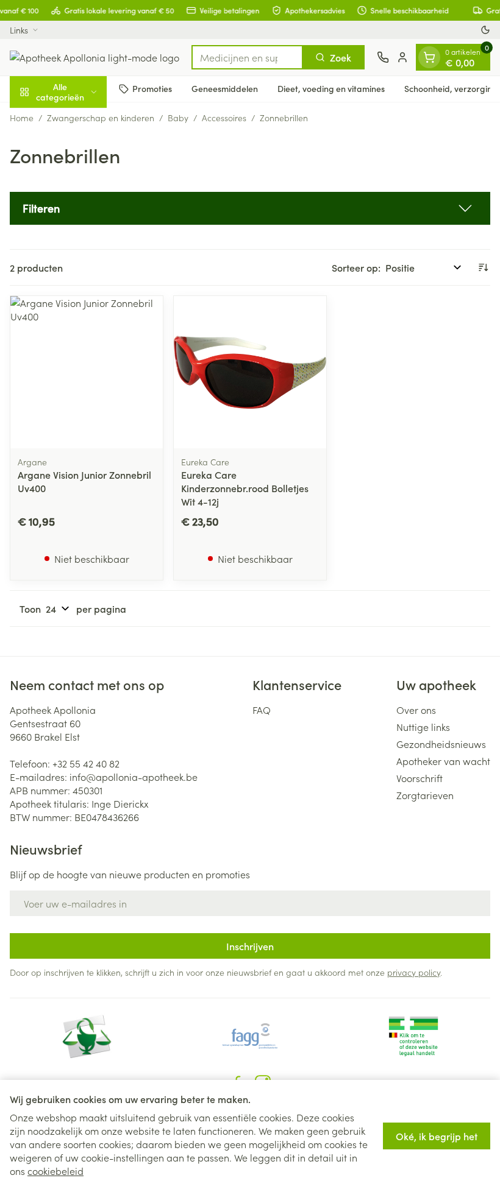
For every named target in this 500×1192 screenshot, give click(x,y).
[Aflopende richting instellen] (483, 267)
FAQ (261, 709)
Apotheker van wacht (443, 760)
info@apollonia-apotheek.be (134, 776)
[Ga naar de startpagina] (94, 57)
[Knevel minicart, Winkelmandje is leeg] (429, 57)
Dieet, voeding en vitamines (331, 88)
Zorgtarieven (425, 795)
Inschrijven (250, 946)
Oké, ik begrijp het (436, 1136)
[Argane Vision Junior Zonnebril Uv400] (86, 372)
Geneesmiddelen (224, 88)
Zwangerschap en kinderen (100, 117)
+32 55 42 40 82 (86, 763)
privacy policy (413, 972)
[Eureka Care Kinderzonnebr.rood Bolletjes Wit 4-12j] (250, 372)
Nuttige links (423, 726)
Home (22, 117)
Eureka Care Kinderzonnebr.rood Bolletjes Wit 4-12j (245, 488)
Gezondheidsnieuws (441, 743)
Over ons (416, 709)
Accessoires (224, 117)
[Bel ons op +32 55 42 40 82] (383, 57)
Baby (178, 117)
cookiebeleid (55, 1170)
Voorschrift (419, 778)
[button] (250, 208)
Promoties (152, 88)
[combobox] (247, 57)
